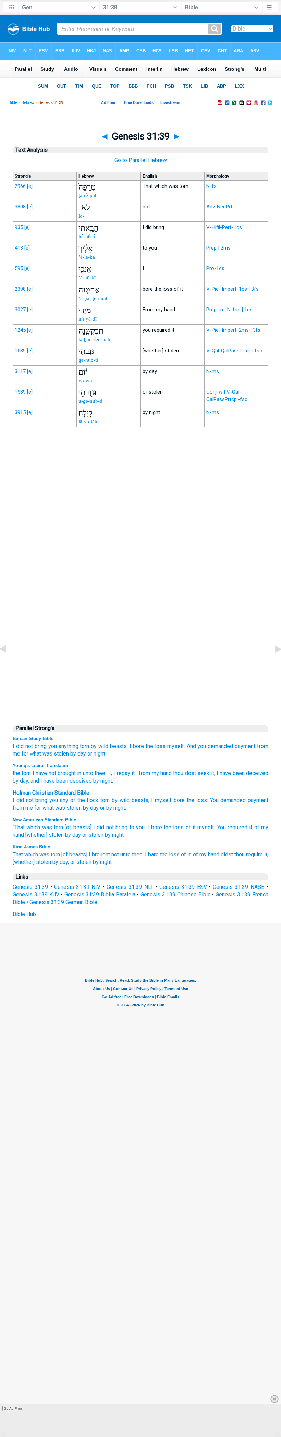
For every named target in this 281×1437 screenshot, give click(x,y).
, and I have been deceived (60, 780)
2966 (20, 186)
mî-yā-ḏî (87, 319)
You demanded (228, 800)
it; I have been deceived (238, 773)
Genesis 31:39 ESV (183, 887)
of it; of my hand (200, 854)
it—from (140, 773)
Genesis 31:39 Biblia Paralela (100, 894)
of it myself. (201, 827)
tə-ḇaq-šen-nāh (94, 339)
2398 (20, 289)
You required (232, 827)
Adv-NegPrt (219, 207)
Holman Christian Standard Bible (51, 792)
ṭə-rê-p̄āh (88, 195)
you (52, 746)
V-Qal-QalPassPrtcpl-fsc (234, 351)
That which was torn (36, 854)
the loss (174, 827)
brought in (69, 773)
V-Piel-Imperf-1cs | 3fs (232, 289)
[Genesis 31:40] (272, 664)
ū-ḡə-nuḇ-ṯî (90, 401)
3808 (20, 207)
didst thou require (242, 854)
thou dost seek (190, 773)
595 (19, 268)
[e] (30, 186)
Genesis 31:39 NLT (130, 887)
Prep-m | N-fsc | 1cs (229, 309)
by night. (115, 835)
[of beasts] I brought (85, 854)
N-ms (212, 371)
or (102, 808)
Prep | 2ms (218, 248)
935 (19, 227)
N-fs (211, 186)
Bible (13, 102)
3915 (20, 412)
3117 (20, 371)
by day (78, 753)
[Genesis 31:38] (8, 664)
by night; (102, 780)
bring (41, 746)
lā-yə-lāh (87, 421)
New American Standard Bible (44, 819)
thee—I (102, 773)
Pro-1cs (215, 268)
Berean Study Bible (33, 738)
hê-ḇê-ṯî (86, 236)
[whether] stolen (44, 835)
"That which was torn (38, 827)
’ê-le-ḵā (86, 257)
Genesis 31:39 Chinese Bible (175, 894)
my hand (161, 773)
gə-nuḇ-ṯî (88, 360)
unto (87, 773)
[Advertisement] (140, 575)
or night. (96, 753)
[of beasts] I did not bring (96, 827)
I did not (23, 746)
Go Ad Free (13, 1408)
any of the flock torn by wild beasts (104, 800)
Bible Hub (24, 914)
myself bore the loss (181, 800)
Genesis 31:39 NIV (77, 887)
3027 (20, 309)
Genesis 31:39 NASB (239, 887)
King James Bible (31, 846)
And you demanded (210, 746)
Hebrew (27, 102)
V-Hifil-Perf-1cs (224, 227)
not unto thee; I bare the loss (145, 854)
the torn (22, 773)
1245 (20, 330)
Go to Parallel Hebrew (140, 160)
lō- (81, 216)
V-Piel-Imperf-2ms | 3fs (233, 330)
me (29, 808)
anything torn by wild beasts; (93, 746)
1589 (20, 351)
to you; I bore (146, 827)
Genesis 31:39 (30, 887)
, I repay (120, 773)
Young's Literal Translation (41, 765)
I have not (43, 773)
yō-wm (86, 380)
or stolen (92, 835)
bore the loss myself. (159, 746)
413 (19, 248)
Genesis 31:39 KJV (36, 894)
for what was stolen (45, 753)
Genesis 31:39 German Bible (63, 902)
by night (115, 808)
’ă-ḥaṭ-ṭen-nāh (93, 298)
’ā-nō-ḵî (87, 277)
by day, (60, 862)
